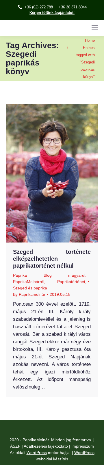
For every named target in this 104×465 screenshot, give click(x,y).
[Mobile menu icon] (94, 27)
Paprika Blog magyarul (49, 275)
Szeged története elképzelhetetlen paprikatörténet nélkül (52, 259)
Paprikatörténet (71, 281)
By (29, 294)
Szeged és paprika (30, 288)
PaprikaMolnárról (28, 281)
